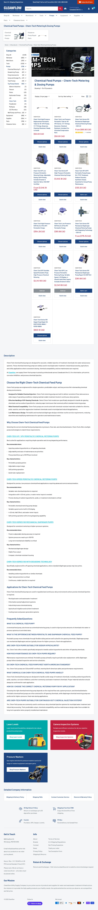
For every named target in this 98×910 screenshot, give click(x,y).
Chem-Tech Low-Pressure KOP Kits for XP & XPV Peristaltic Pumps (62, 226)
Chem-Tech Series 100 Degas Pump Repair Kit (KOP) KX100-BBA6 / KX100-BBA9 (41, 323)
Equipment (64, 15)
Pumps (51, 15)
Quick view (42, 147)
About (35, 839)
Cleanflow (12, 372)
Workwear (16, 15)
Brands (35, 842)
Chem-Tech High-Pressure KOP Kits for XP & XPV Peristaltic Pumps (42, 226)
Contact (36, 845)
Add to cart (83, 194)
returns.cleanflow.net (61, 867)
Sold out (42, 291)
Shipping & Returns (39, 854)
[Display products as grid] (87, 96)
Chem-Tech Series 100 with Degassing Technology (29, 562)
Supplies (77, 15)
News (35, 848)
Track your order (53, 848)
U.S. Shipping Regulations (55, 842)
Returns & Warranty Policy (83, 797)
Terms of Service (54, 839)
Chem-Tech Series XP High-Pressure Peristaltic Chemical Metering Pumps (62, 173)
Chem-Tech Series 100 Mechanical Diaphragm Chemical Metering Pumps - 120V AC (83, 122)
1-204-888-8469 (62, 2)
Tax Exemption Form (55, 851)
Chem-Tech (37, 116)
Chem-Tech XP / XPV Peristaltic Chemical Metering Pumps (33, 436)
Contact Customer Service (60, 797)
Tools (41, 15)
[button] (92, 8)
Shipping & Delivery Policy (15, 797)
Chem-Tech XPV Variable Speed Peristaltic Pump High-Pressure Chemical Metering (41, 274)
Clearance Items (19, 20)
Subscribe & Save (85, 2)
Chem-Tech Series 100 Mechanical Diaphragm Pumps (30, 522)
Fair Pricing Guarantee (55, 845)
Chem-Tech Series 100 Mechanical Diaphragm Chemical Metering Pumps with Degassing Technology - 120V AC (83, 228)
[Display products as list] (90, 96)
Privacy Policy (37, 851)
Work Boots (29, 15)
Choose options (42, 142)
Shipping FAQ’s (38, 797)
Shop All (6, 15)
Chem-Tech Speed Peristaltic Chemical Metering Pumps (32, 479)
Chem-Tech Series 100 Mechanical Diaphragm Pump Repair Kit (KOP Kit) (83, 273)
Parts (5, 20)
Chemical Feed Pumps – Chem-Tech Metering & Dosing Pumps (32, 26)
